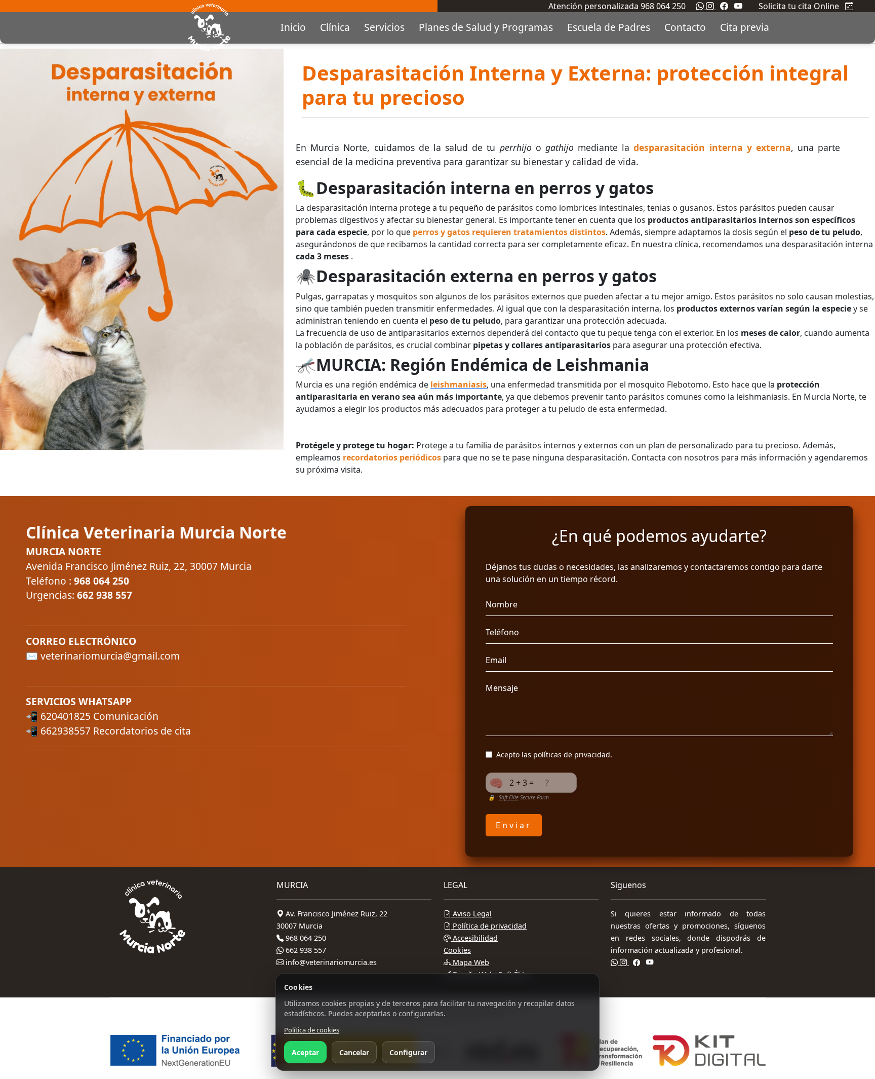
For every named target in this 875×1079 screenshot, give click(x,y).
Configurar (408, 1052)
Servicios (384, 27)
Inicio (293, 27)
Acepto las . (554, 754)
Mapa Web (470, 962)
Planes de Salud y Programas (486, 27)
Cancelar (354, 1052)
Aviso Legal (471, 913)
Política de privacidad (489, 926)
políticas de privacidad (571, 754)
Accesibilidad (474, 938)
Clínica (335, 27)
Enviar (514, 825)
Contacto (685, 27)
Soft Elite (509, 797)
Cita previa (744, 27)
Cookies (457, 950)
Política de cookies (311, 1029)
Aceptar (305, 1052)
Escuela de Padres (608, 27)
